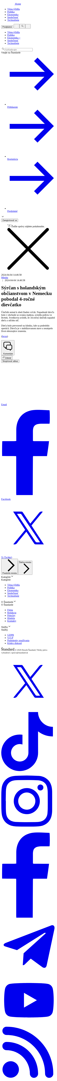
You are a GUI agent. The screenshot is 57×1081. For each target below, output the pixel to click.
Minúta (4, 277)
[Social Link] (28, 708)
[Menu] (28, 26)
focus (4, 336)
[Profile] (16, 26)
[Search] (22, 26)
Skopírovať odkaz (10, 361)
